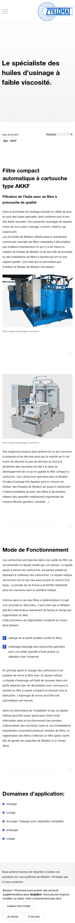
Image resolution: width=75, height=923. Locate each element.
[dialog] (37, 904)
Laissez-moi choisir (18, 906)
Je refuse (12, 916)
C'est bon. (34, 916)
